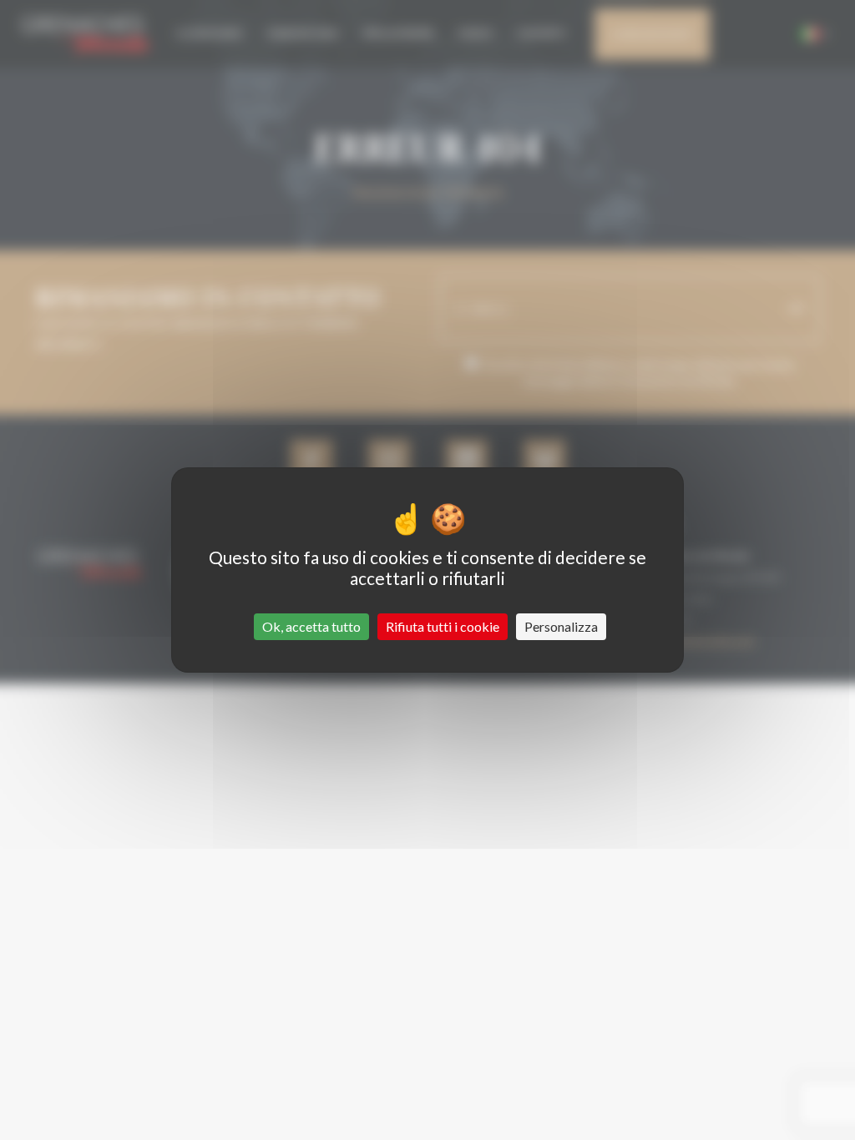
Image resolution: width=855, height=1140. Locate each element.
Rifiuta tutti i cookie (442, 626)
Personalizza (561, 626)
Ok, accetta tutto (311, 626)
